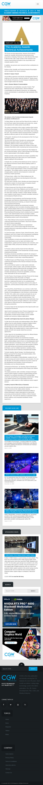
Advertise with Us (11, 765)
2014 (32, 11)
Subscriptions (9, 754)
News (7, 723)
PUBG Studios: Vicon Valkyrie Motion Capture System (20, 555)
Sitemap (8, 769)
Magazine (8, 727)
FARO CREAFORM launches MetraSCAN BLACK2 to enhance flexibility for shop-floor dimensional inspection (22, 511)
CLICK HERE (8, 576)
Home (7, 719)
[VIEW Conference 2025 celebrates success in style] (21, 463)
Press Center (10, 11)
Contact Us (9, 772)
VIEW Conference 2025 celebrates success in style (20, 475)
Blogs (7, 734)
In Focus (23, 11)
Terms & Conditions (11, 761)
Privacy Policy (10, 757)
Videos (7, 730)
